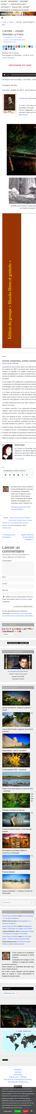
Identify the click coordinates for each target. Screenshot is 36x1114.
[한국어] (17, 631)
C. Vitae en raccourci (17, 4)
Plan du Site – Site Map (20, 7)
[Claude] (14, 475)
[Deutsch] (29, 628)
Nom (4, 577)
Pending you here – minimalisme (9, 536)
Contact (4, 4)
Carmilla (6, 90)
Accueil (4, 1)
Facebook (18, 1070)
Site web (5, 590)
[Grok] (27, 475)
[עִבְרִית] (22, 628)
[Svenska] (13, 631)
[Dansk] (3, 631)
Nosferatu (25, 523)
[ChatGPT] (5, 475)
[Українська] (27, 628)
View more (25, 1107)
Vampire (4, 525)
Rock (14, 42)
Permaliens (6, 528)
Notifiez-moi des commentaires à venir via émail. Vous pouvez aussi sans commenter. (17, 599)
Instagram (18, 1074)
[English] (20, 628)
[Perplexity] (10, 475)
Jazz (11, 39)
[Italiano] (5, 628)
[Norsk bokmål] (8, 631)
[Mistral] (18, 475)
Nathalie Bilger (7, 363)
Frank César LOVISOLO (10, 916)
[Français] (3, 628)
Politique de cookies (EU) (18, 1082)
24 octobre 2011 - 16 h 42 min (12, 37)
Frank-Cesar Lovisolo (11, 14)
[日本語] (15, 631)
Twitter (18, 1072)
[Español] (13, 628)
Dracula (25, 115)
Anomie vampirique (24, 517)
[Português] (17, 628)
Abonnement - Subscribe (18, 643)
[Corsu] (10, 628)
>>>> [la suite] (19, 459)
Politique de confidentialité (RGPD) (14, 10)
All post (11, 22)
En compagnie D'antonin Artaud (18, 671)
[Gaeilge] (32, 628)
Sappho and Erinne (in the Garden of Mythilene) (27, 537)
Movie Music (17, 39)
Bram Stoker (12, 520)
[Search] (32, 903)
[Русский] (10, 631)
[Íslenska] (25, 628)
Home (4, 22)
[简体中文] (20, 631)
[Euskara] (15, 628)
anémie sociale (14, 517)
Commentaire (7, 561)
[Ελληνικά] (8, 628)
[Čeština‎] (5, 631)
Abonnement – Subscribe (18, 1)
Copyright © (5, 7)
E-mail (4, 583)
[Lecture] (5, 75)
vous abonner (23, 599)
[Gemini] (22, 475)
